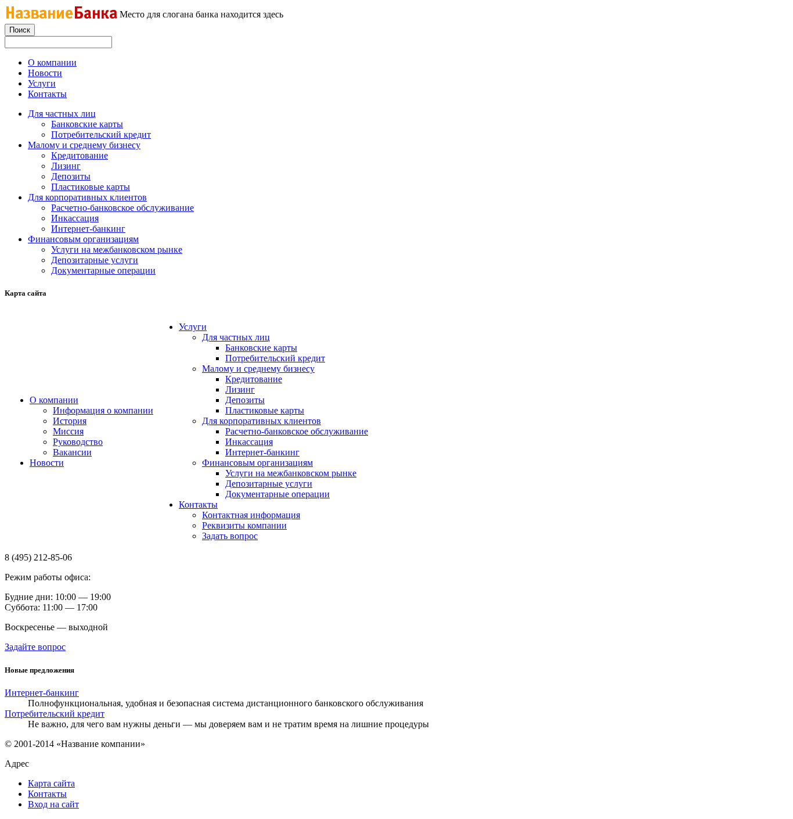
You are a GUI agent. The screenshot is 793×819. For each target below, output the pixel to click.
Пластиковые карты (90, 187)
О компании (52, 62)
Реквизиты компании (244, 525)
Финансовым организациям (83, 239)
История (69, 421)
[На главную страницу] (61, 16)
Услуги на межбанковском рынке (116, 249)
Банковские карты (87, 124)
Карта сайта (51, 783)
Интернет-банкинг (88, 229)
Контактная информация (251, 515)
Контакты (47, 94)
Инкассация (75, 218)
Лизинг (66, 166)
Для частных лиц (62, 113)
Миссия (68, 431)
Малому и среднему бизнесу (84, 145)
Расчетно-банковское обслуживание (122, 208)
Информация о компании (103, 410)
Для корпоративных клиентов (87, 197)
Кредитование (79, 155)
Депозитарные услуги (94, 260)
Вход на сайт (53, 804)
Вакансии (72, 452)
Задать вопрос (230, 536)
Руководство (78, 442)
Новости (45, 73)
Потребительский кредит (101, 134)
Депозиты (71, 176)
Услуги (42, 83)
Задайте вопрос (35, 647)
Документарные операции (103, 270)
